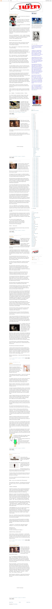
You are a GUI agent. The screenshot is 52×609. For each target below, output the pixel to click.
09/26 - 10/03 (35, 147)
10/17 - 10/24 (35, 143)
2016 (33, 121)
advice (33, 216)
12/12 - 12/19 (35, 132)
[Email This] (9, 113)
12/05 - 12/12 (35, 134)
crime (32, 219)
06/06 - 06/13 (35, 177)
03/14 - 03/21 (35, 193)
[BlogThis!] (10, 113)
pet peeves (33, 239)
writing (32, 246)
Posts (34, 257)
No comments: (23, 597)
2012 (33, 126)
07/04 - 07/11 (35, 172)
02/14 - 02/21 (35, 198)
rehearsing (33, 241)
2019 (33, 117)
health (32, 232)
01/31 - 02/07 (35, 201)
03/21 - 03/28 (35, 192)
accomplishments (34, 212)
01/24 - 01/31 (35, 202)
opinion (13, 114)
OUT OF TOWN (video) (14, 545)
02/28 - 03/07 (35, 196)
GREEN (10, 363)
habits (32, 231)
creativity (33, 218)
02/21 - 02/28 (35, 197)
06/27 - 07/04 (35, 173)
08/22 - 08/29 (35, 163)
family (32, 227)
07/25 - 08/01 (35, 168)
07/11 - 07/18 (35, 171)
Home (20, 602)
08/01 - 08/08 (35, 167)
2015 (33, 122)
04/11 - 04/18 (35, 188)
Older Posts (28, 602)
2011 (33, 127)
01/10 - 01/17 (35, 205)
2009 (33, 208)
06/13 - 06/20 (35, 176)
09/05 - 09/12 (35, 160)
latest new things (34, 233)
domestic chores (34, 224)
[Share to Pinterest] (13, 113)
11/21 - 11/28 (35, 136)
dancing (33, 223)
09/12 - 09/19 (35, 159)
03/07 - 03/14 (35, 194)
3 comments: (23, 112)
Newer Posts (11, 602)
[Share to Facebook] (12, 113)
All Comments (35, 259)
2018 (33, 118)
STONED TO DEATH (13, 14)
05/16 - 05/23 (35, 181)
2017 (33, 119)
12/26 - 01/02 (35, 130)
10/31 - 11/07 (35, 140)
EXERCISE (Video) (13, 119)
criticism (33, 220)
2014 (33, 123)
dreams (33, 225)
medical (33, 235)
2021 (33, 114)
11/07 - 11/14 (35, 139)
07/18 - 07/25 (35, 169)
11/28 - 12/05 (35, 135)
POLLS (10, 454)
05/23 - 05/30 (35, 180)
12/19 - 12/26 (35, 131)
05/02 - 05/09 (35, 184)
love (32, 234)
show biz (33, 243)
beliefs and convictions (35, 217)
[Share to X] (11, 113)
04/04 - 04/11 (35, 189)
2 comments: (23, 156)
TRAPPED (11, 236)
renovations (33, 242)
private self (33, 240)
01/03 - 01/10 (35, 206)
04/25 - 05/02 (35, 185)
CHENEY (11, 162)
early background (34, 226)
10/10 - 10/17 (35, 144)
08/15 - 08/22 (35, 164)
